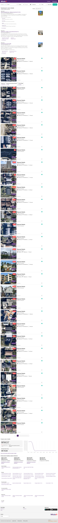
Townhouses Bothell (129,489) (39, 473)
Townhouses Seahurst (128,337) (39, 476)
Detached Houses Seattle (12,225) (6, 484)
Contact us (24, 508)
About (1, 510)
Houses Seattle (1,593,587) (5, 483)
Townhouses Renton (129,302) (17, 474)
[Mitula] (4, 1)
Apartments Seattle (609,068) (17, 483)
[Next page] (28, 436)
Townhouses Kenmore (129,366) (6, 474)
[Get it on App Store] (54, 510)
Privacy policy (25, 520)
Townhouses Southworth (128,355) (29, 476)
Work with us (2, 508)
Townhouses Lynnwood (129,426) (51, 473)
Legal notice (14, 520)
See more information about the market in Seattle (8, 453)
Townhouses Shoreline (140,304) (6, 473)
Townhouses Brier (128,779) (39, 474)
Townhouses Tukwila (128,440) (17, 476)
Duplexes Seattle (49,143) (27, 483)
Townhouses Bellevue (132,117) (17, 473)
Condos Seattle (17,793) (49, 483)
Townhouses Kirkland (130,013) (28, 473)
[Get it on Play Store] (47, 509)
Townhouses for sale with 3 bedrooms (31, 463)
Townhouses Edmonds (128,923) (28, 474)
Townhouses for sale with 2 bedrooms (18, 463)
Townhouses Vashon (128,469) (5, 476)
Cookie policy (20, 520)
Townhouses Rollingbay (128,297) (51, 476)
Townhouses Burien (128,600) (50, 474)
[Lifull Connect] (52, 521)
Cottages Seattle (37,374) (38, 483)
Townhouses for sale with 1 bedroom (5, 463)
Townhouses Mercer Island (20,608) (6, 478)
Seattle (2, 501)
